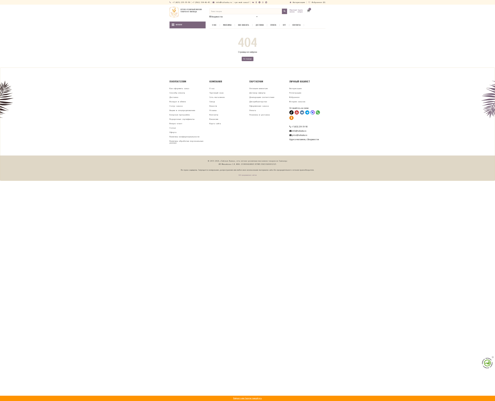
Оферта (173, 132)
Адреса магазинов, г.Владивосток (304, 139)
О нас (214, 25)
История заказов (297, 102)
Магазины (227, 25)
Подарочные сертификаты (182, 119)
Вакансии (213, 119)
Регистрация (295, 93)
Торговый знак (216, 93)
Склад (212, 102)
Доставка (260, 25)
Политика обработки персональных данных (187, 142)
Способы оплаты (177, 93)
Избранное (294, 97)
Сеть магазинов (217, 97)
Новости (213, 106)
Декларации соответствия (261, 97)
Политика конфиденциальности (185, 137)
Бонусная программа (180, 115)
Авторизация (298, 2)
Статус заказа (176, 106)
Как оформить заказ (179, 88)
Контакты (296, 25)
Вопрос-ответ (176, 123)
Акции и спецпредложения (182, 110)
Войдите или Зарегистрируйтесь (247, 398)
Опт (284, 25)
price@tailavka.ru (299, 135)
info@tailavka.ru (223, 2)
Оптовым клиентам (258, 88)
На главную (247, 59)
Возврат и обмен (178, 102)
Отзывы (213, 110)
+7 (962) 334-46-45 (201, 2)
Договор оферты (257, 93)
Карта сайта (215, 123)
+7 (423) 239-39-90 (181, 2)
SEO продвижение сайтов (247, 175)
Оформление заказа (259, 106)
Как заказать (243, 25)
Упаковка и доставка (259, 115)
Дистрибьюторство (258, 102)
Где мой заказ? (242, 2)
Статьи (173, 128)
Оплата (273, 25)
